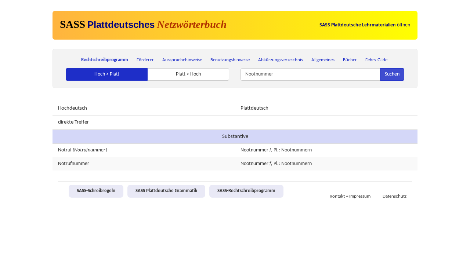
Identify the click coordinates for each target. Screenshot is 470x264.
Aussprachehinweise (182, 60)
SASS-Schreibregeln (96, 191)
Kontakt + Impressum (350, 196)
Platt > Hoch (188, 74)
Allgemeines (323, 60)
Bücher (350, 60)
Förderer (145, 60)
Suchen (392, 74)
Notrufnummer (73, 163)
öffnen (364, 25)
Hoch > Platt (106, 74)
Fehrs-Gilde (376, 60)
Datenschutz (394, 196)
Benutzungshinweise (230, 60)
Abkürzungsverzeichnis (280, 60)
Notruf (65, 150)
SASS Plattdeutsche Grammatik (166, 191)
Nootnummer (254, 150)
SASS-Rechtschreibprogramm (246, 191)
